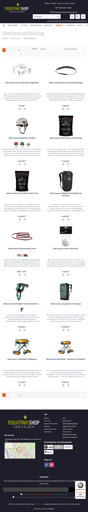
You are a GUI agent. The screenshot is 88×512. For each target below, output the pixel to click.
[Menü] (84, 482)
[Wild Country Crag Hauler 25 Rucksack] (66, 291)
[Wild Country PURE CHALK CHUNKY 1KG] (22, 181)
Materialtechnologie (69, 434)
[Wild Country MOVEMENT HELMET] (22, 126)
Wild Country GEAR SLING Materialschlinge (66, 82)
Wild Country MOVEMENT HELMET (22, 138)
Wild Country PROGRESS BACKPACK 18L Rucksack (66, 194)
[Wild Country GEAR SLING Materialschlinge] (66, 70)
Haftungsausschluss (69, 426)
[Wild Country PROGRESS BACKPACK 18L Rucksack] (66, 181)
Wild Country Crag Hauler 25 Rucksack (66, 304)
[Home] (3, 25)
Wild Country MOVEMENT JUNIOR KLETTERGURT (65, 359)
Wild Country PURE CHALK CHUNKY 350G (66, 138)
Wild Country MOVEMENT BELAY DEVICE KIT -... (22, 304)
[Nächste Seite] (8, 50)
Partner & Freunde (50, 429)
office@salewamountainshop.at (64, 12)
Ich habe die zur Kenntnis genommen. (44, 494)
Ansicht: (34, 49)
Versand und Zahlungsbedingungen (70, 422)
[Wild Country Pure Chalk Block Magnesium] (22, 70)
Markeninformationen (70, 437)
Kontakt (47, 426)
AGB (64, 418)
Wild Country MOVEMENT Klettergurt (22, 359)
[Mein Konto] (77, 16)
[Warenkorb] (83, 16)
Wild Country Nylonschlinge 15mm (22, 248)
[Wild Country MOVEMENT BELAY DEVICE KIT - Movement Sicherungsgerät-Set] (22, 291)
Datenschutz (67, 432)
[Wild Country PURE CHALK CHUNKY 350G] (66, 126)
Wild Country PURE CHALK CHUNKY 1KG (22, 193)
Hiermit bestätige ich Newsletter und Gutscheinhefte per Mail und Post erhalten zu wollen (44, 497)
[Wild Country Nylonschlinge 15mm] (22, 236)
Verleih (46, 418)
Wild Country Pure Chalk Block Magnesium (22, 82)
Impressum (48, 432)
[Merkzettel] (72, 16)
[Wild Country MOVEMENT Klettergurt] (22, 347)
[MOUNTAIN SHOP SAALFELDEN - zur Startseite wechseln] (16, 7)
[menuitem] (47, 16)
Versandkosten (39, 504)
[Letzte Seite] (12, 50)
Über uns (47, 421)
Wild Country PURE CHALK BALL (65, 248)
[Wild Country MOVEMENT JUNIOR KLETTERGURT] (66, 347)
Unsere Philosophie (50, 424)
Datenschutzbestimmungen (40, 494)
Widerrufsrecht (68, 429)
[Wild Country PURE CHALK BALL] (66, 236)
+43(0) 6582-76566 (64, 8)
